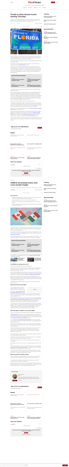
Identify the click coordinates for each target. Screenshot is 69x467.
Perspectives (35, 7)
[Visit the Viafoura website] (39, 171)
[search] (12, 2)
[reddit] (27, 26)
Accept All (65, 465)
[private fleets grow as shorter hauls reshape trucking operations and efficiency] (13, 264)
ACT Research (23, 236)
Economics (12, 183)
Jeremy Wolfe (21, 383)
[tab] (12, 167)
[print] (41, 26)
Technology (30, 7)
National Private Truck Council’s (28, 116)
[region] (26, 169)
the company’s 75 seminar (15, 237)
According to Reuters (14, 321)
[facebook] (23, 26)
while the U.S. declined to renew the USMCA (32, 279)
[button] (11, 2)
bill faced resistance (22, 64)
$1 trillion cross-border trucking (35, 260)
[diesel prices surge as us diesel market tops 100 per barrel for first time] (30, 264)
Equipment (44, 7)
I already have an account (26, 443)
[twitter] (26, 26)
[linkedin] (24, 26)
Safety (40, 7)
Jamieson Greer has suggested (25, 326)
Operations (25, 7)
